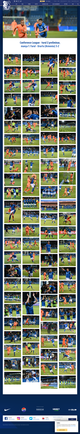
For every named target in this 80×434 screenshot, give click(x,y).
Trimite (72, 419)
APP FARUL (65, 4)
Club (16, 4)
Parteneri (55, 1)
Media (58, 1)
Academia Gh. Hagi (45, 4)
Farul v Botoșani (48, 1)
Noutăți (36, 4)
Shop (73, 4)
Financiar (69, 1)
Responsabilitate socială (75, 1)
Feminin (29, 4)
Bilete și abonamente (56, 4)
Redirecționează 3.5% (63, 1)
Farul (22, 4)
